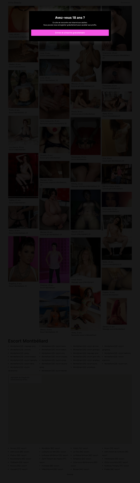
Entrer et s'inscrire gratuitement (70, 33)
